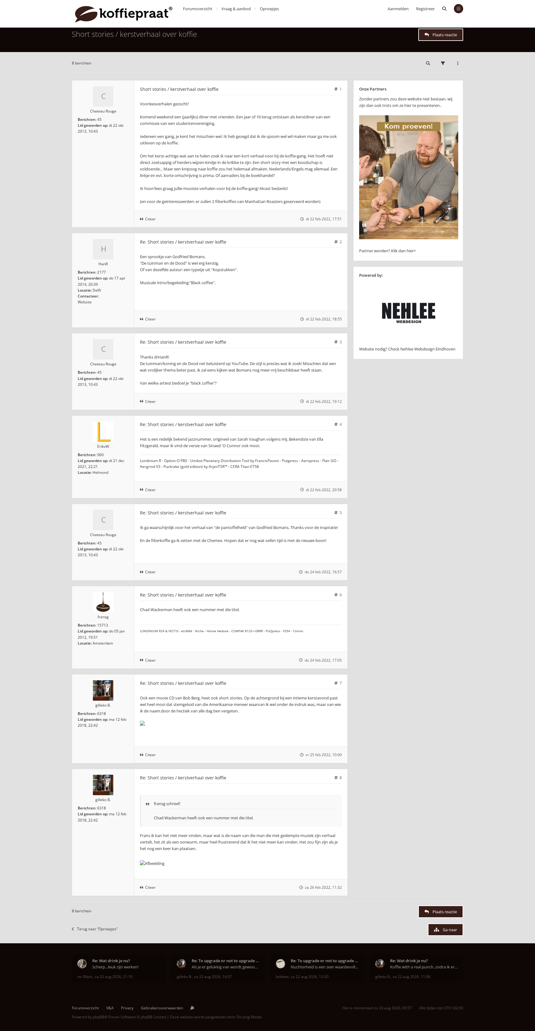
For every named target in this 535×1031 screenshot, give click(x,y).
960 (100, 454)
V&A (110, 1008)
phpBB (98, 1017)
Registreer (425, 8)
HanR (103, 264)
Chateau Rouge (103, 111)
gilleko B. (103, 705)
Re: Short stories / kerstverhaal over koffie (183, 242)
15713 (102, 625)
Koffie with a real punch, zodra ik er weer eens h (424, 967)
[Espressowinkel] (408, 237)
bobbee (282, 976)
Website (85, 302)
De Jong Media (249, 1017)
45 (99, 119)
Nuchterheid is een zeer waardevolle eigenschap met (325, 967)
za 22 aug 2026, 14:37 (213, 976)
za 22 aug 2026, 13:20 (309, 976)
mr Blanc (85, 976)
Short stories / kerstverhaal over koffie (134, 34)
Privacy (127, 1008)
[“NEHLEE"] (408, 342)
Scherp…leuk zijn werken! (115, 967)
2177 (101, 272)
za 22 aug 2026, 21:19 (114, 976)
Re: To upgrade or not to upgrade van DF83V (225, 960)
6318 (101, 713)
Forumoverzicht (85, 1008)
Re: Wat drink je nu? (111, 960)
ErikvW (103, 446)
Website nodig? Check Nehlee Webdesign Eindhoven (407, 349)
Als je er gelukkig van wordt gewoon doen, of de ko (225, 967)
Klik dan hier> (403, 250)
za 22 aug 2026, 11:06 (411, 976)
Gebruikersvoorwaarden (162, 1008)
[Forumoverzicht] (124, 13)
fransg (103, 616)
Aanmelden (398, 8)
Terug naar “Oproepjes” (97, 929)
